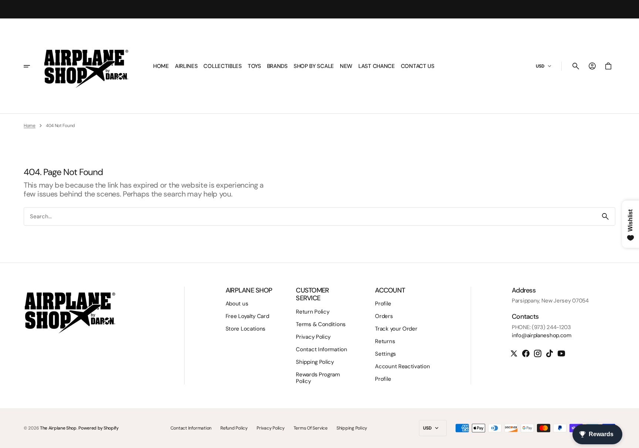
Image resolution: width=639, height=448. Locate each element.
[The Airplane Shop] (86, 66)
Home (30, 125)
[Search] (605, 216)
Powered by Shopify (98, 428)
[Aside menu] (32, 66)
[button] (576, 66)
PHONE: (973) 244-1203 (541, 327)
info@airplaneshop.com (541, 335)
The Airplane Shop (58, 428)
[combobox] (310, 216)
